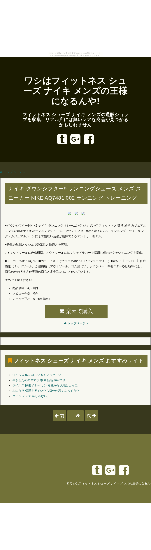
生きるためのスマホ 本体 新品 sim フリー (40, 380)
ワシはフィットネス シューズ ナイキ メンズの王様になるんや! (75, 91)
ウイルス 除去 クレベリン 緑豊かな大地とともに (45, 385)
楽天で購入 (78, 311)
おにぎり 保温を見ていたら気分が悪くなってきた (45, 390)
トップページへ (14, 172)
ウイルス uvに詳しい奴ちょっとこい (37, 374)
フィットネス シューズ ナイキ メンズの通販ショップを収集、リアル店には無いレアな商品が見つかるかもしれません (75, 119)
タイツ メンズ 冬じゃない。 (31, 396)
